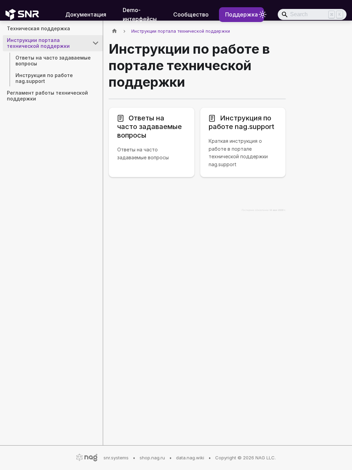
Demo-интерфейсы (140, 14)
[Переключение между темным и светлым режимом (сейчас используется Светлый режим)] (262, 14)
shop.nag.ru (152, 457)
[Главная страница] (114, 31)
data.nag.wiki (190, 457)
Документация (85, 14)
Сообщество (191, 14)
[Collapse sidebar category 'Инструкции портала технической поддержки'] (95, 43)
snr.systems (116, 457)
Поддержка (241, 14)
